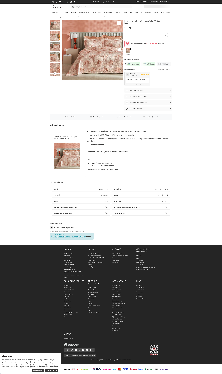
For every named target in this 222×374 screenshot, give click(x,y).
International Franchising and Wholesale (74, 275)
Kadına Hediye (116, 326)
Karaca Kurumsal (68, 253)
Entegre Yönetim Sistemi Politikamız (145, 267)
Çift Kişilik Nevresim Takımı (71, 312)
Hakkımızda (67, 255)
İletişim (66, 277)
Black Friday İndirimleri (118, 321)
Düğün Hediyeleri (116, 305)
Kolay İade (115, 262)
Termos (66, 317)
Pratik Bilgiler (139, 292)
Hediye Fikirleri (140, 299)
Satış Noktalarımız (69, 264)
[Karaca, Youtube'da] (75, 350)
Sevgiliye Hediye (116, 289)
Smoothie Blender (92, 299)
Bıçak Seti (66, 299)
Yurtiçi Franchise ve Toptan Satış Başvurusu (72, 272)
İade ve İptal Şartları (93, 253)
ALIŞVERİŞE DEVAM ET (111, 18)
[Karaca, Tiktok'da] (72, 350)
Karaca (67, 249)
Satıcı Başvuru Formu (69, 269)
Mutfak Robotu (92, 294)
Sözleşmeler (139, 260)
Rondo (89, 308)
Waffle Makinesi (92, 296)
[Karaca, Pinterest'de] (83, 350)
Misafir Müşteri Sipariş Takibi (95, 262)
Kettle (89, 301)
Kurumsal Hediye (116, 296)
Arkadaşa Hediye (116, 292)
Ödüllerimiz (67, 260)
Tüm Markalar (115, 260)
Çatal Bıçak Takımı (69, 289)
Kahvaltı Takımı (68, 287)
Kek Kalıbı (66, 303)
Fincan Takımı (67, 292)
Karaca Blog (139, 285)
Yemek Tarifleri (140, 287)
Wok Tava (66, 305)
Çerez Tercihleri (140, 265)
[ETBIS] (151, 350)
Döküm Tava (67, 301)
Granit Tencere (68, 310)
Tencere (90, 303)
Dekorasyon (139, 296)
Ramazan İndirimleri (117, 319)
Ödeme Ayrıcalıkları (69, 338)
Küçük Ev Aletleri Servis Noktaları (96, 258)
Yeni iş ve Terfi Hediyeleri (118, 303)
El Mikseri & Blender (93, 292)
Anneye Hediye (116, 285)
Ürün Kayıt (91, 267)
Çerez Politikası (140, 262)
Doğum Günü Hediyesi (117, 301)
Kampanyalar (115, 258)
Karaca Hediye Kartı (117, 253)
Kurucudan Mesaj (68, 258)
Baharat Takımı (68, 314)
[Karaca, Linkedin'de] (86, 350)
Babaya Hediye (116, 287)
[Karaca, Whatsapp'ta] (90, 350)
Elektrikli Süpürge (92, 290)
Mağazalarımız (68, 262)
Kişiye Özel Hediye (117, 308)
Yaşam (138, 294)
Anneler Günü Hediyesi (117, 312)
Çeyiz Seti (115, 310)
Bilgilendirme (139, 256)
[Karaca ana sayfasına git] (71, 344)
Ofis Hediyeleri (116, 299)
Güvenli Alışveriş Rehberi (142, 269)
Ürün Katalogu (67, 267)
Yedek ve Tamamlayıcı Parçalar (120, 255)
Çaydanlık (66, 296)
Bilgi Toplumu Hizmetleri (94, 255)
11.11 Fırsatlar (115, 330)
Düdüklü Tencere (68, 294)
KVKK (137, 258)
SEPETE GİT (111, 22)
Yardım (91, 249)
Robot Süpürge (92, 287)
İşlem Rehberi (91, 260)
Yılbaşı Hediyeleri (116, 314)
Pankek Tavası (67, 308)
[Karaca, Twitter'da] (79, 350)
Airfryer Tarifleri (140, 289)
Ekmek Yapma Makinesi (94, 305)
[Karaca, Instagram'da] (68, 350)
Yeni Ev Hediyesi (116, 323)
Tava (89, 310)
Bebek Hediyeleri (116, 294)
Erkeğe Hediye (116, 328)
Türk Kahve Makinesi (93, 312)
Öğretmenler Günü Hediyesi (119, 317)
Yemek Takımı (67, 285)
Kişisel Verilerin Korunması (143, 250)
